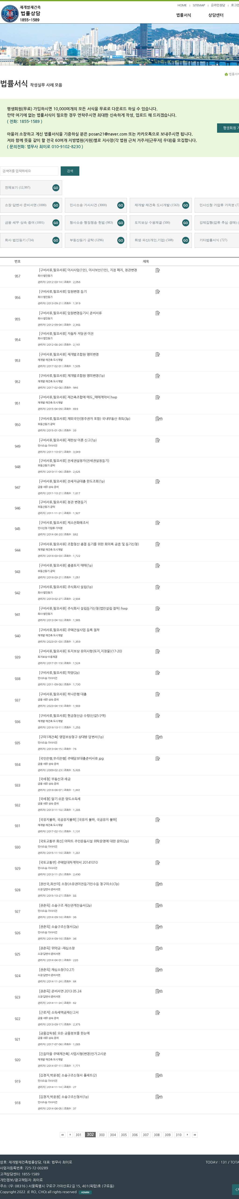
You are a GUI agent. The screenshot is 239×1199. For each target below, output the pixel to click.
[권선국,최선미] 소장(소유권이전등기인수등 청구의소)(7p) (79, 884)
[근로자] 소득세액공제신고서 (59, 1012)
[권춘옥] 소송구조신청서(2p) (59, 926)
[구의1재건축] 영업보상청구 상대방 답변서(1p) (71, 737)
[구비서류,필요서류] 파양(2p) (59, 672)
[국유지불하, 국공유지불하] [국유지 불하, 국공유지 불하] (78, 819)
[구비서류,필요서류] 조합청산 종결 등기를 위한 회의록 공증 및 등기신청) (89, 544)
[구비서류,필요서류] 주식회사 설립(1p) (66, 587)
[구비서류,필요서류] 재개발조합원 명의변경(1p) (72, 375)
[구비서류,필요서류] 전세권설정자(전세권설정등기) (74, 460)
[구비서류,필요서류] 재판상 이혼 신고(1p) (68, 440)
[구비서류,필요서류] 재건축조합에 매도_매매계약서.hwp (78, 397)
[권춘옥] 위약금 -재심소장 (57, 948)
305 (124, 1135)
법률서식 (183, 15)
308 (157, 1135)
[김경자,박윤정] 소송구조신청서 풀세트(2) (68, 1075)
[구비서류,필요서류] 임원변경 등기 (63, 291)
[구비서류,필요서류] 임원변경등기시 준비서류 (70, 313)
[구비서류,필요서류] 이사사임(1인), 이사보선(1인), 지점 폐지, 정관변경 (88, 270)
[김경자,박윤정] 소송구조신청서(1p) (64, 1097)
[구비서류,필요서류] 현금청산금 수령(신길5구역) (72, 715)
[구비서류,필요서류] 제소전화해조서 (64, 522)
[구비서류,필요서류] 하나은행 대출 (63, 694)
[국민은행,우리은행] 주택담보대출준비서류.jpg (71, 758)
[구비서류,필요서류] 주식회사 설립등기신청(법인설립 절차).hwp (83, 608)
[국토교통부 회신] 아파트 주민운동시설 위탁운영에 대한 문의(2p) (84, 841)
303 (102, 1135)
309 (168, 1135)
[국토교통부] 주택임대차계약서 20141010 (68, 862)
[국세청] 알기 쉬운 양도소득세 (60, 799)
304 (113, 1135)
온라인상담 (218, 5)
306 (135, 1135)
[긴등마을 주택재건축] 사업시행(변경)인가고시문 (72, 1054)
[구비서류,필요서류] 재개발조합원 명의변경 (69, 354)
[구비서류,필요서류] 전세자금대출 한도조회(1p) (72, 481)
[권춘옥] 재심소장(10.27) (56, 969)
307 (146, 1135)
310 (179, 1135)
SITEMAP (199, 5)
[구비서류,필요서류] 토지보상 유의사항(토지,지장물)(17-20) (80, 651)
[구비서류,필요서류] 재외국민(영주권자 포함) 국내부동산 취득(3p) (84, 418)
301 (78, 1135)
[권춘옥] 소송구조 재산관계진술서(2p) (65, 905)
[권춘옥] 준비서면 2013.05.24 (60, 991)
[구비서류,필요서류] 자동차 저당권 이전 (66, 333)
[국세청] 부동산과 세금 (54, 779)
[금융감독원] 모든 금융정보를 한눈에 (64, 1033)
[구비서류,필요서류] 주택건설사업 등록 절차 (69, 630)
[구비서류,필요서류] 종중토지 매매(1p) (66, 565)
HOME (182, 5)
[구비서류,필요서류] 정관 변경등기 (63, 502)
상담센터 (215, 15)
